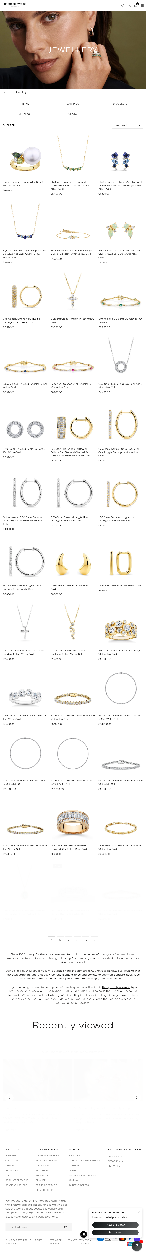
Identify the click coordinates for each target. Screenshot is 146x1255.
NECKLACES (25, 114)
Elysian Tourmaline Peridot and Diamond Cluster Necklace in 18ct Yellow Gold (70, 185)
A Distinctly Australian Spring (102, 1108)
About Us (74, 1155)
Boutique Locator (16, 1185)
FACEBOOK (114, 1156)
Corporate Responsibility (84, 1160)
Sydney (9, 1165)
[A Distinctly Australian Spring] (109, 1080)
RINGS (26, 103)
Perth (8, 1175)
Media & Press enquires (83, 1175)
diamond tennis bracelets (41, 978)
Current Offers (79, 1185)
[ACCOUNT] (129, 5)
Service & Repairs (46, 1160)
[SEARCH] (123, 5)
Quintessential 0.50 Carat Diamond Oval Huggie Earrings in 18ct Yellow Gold (118, 452)
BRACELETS (120, 103)
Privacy (72, 1240)
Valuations (42, 1170)
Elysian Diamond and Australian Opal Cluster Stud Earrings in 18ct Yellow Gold (119, 253)
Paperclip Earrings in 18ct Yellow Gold (119, 585)
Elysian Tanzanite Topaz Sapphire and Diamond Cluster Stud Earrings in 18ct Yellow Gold (120, 185)
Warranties (43, 1175)
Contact (74, 1170)
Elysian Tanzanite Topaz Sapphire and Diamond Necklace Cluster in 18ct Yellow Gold (24, 253)
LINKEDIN (113, 1166)
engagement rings (68, 974)
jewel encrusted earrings (81, 978)
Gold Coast (12, 1160)
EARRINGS (73, 103)
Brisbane (10, 1155)
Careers (74, 1165)
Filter (10, 125)
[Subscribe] (65, 1227)
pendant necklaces (127, 974)
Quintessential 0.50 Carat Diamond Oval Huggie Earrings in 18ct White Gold (23, 520)
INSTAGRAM (114, 1161)
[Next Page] (94, 939)
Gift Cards (42, 1165)
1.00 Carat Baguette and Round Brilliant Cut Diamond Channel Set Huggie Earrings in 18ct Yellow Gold (70, 452)
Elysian (9, 1108)
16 (86, 939)
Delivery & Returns (47, 1155)
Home (6, 92)
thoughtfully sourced (116, 987)
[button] (137, 1097)
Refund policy (44, 1190)
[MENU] (142, 5)
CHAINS (73, 114)
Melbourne (12, 1170)
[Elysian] (38, 1080)
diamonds (98, 991)
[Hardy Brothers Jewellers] (15, 4)
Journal (74, 1180)
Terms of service (46, 1185)
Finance (41, 1180)
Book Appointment (16, 1180)
